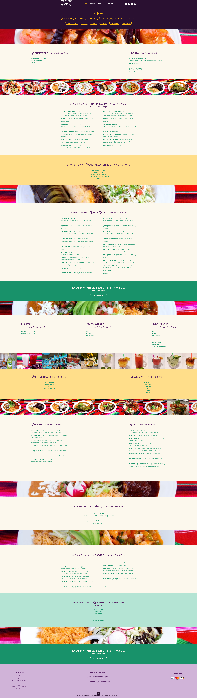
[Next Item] (194, 87)
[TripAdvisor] (135, 4)
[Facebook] (126, 4)
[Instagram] (129, 4)
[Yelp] (132, 4)
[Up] (98, 694)
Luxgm (117, 695)
